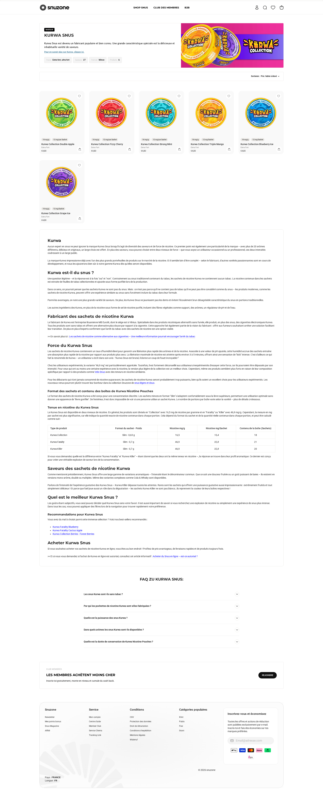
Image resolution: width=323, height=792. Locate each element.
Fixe (181, 726)
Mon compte (94, 717)
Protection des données (140, 721)
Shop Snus (140, 7)
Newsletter (50, 717)
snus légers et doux (144, 383)
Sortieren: (264, 76)
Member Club (95, 726)
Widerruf (134, 740)
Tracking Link (95, 735)
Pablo (182, 721)
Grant (181, 730)
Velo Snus (100, 372)
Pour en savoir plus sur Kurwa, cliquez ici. (64, 52)
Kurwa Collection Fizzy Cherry (107, 144)
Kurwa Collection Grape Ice (55, 213)
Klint (181, 717)
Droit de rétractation (139, 726)
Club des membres (166, 7)
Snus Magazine (52, 726)
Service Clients (95, 730)
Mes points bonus (53, 721)
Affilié (47, 730)
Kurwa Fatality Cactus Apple (67, 530)
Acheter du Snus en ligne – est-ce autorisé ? (175, 556)
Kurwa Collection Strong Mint (156, 144)
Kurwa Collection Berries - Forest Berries (73, 534)
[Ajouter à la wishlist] (79, 96)
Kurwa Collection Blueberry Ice (257, 144)
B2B (187, 7)
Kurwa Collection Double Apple (57, 144)
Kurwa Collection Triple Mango (207, 144)
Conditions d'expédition (140, 730)
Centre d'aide (95, 721)
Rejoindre (267, 675)
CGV (132, 717)
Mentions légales (137, 735)
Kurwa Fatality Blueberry (65, 527)
